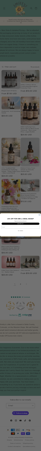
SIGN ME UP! (20, 223)
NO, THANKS (20, 230)
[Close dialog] (39, 215)
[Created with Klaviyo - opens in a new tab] (20, 237)
